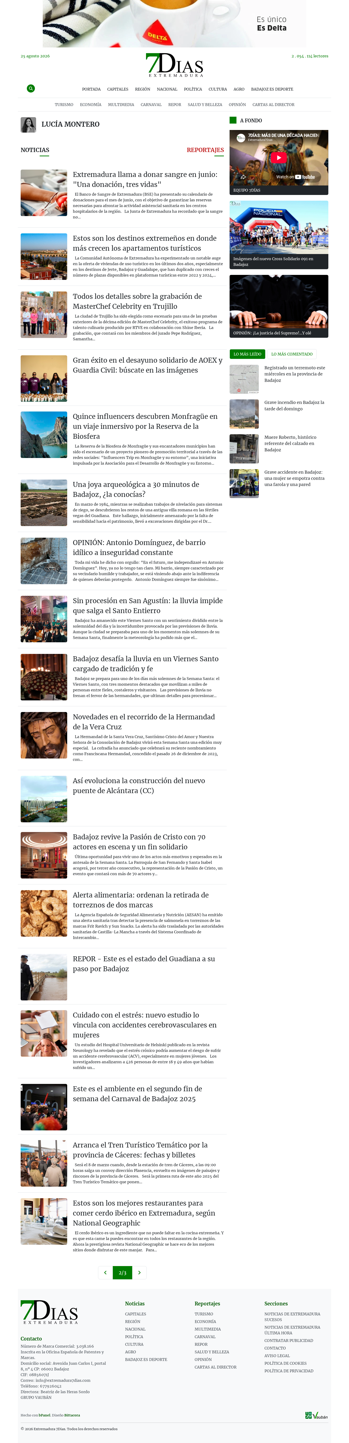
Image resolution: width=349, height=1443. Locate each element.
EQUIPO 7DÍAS (246, 190)
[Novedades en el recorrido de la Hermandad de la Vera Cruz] (44, 735)
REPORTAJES (205, 150)
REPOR (174, 104)
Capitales (117, 89)
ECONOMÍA (90, 104)
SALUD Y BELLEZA (205, 104)
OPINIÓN (237, 104)
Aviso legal (277, 1355)
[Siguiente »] (139, 1272)
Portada (91, 89)
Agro (239, 89)
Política (193, 89)
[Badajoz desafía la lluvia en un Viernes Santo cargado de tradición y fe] (44, 677)
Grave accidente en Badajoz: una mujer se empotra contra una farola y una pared (294, 478)
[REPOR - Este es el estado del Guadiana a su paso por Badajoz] (44, 977)
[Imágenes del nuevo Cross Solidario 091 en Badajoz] (279, 227)
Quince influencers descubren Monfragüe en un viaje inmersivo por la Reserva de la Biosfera (145, 426)
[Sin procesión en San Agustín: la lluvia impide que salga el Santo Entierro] (44, 619)
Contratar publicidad (288, 1340)
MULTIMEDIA (121, 104)
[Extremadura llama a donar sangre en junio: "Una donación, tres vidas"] (44, 193)
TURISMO (64, 104)
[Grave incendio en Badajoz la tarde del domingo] (244, 414)
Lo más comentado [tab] (292, 354)
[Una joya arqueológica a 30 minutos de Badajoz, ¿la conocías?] (44, 503)
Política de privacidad (288, 1371)
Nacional (167, 89)
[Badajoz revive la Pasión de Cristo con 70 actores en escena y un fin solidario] (44, 855)
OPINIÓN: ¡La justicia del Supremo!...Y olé (272, 333)
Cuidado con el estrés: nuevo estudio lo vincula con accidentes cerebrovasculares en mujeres (145, 1025)
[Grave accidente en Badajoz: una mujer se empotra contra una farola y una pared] (244, 483)
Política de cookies (285, 1363)
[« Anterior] (105, 1272)
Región (142, 89)
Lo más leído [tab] (247, 354)
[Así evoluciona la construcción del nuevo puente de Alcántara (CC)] (44, 799)
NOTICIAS (35, 150)
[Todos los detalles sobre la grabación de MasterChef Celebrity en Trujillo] (44, 314)
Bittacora (72, 1415)
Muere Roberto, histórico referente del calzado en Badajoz (290, 444)
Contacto (275, 1348)
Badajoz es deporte (272, 89)
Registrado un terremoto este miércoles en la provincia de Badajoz (294, 374)
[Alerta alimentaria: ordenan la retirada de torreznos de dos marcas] (44, 913)
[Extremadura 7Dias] (174, 65)
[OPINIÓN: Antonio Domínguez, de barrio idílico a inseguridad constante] (44, 561)
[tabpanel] (279, 434)
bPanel (44, 1415)
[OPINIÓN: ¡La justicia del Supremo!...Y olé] (279, 301)
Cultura (218, 89)
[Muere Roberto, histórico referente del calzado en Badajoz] (244, 448)
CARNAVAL (151, 104)
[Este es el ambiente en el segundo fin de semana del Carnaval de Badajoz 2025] (44, 1107)
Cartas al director (273, 104)
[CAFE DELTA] (174, 23)
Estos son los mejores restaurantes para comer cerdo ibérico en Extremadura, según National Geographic (144, 1213)
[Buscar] (31, 88)
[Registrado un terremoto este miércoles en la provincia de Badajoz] (244, 379)
